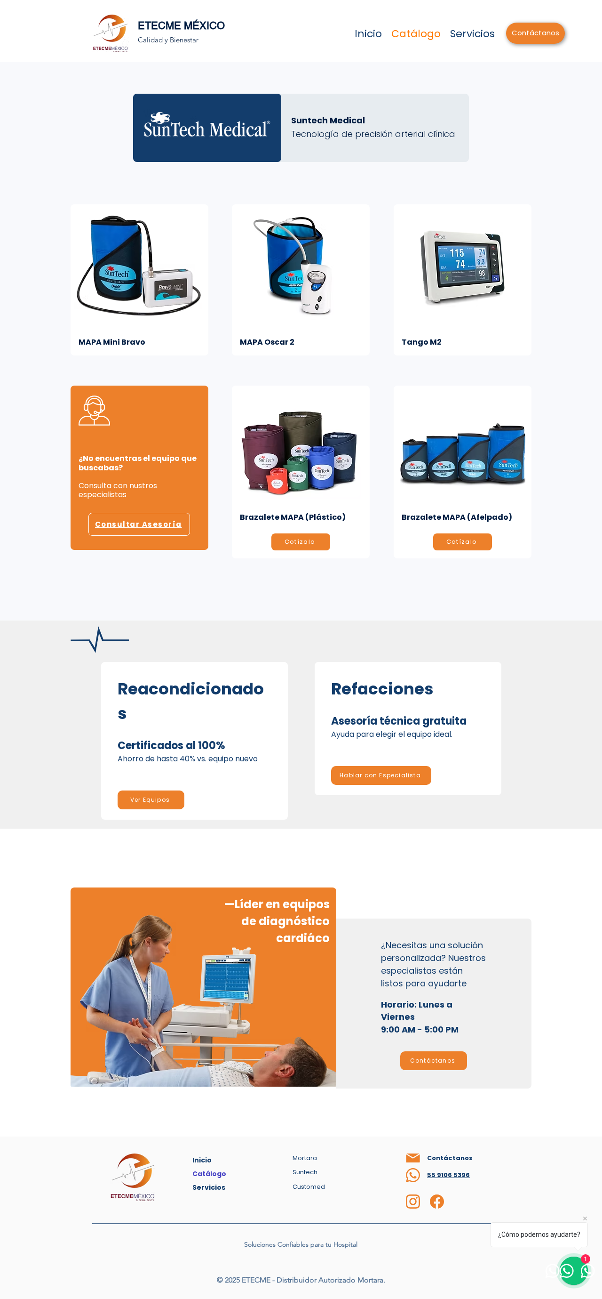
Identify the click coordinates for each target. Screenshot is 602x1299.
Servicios (208, 1187)
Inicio (202, 1160)
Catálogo (209, 1173)
